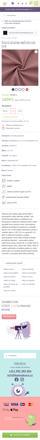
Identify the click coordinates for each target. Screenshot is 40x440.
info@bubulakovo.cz (20, 375)
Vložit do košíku (21, 435)
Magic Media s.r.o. (18, 417)
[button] (20, 33)
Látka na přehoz (9, 276)
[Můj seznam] (18, 3)
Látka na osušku (9, 290)
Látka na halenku (28, 280)
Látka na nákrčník (28, 284)
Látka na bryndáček (10, 273)
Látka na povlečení (29, 273)
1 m (12, 111)
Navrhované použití (14, 263)
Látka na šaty (8, 269)
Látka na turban (9, 280)
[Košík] (30, 3)
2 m (19, 111)
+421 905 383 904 (20, 371)
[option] (20, 67)
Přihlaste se (9, 317)
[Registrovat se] (26, 3)
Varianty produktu (8, 28)
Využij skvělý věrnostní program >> (19, 9)
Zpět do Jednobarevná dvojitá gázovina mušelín (17, 22)
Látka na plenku (28, 269)
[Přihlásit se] (22, 3)
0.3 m (5, 111)
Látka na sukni (27, 276)
